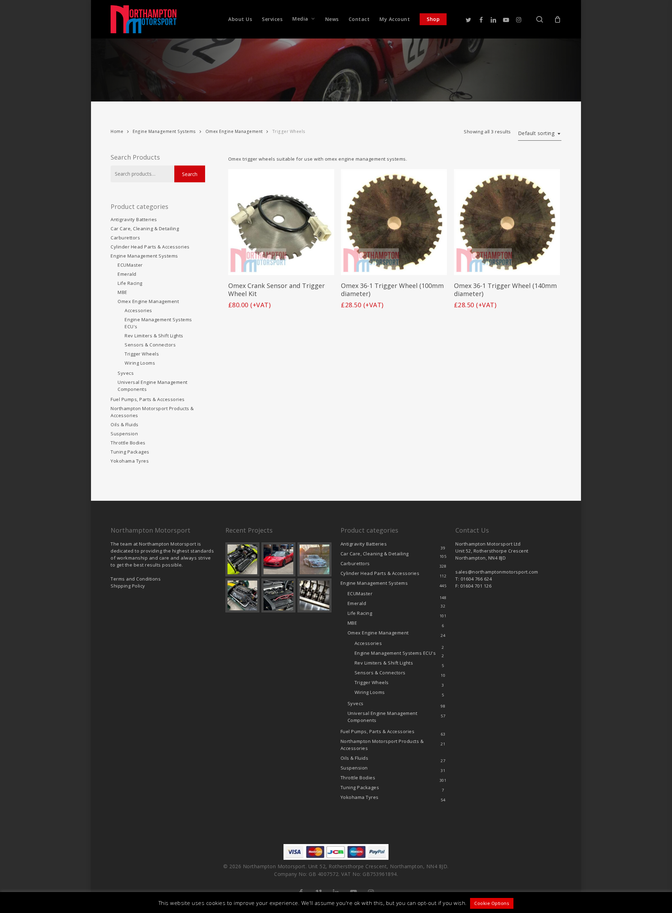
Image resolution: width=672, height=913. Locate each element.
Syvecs (126, 373)
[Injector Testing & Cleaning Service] (314, 595)
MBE (122, 292)
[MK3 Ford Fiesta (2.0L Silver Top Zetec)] (278, 595)
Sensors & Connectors (150, 345)
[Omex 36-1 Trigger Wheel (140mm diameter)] (507, 222)
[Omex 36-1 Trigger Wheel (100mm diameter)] (394, 222)
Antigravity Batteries (134, 219)
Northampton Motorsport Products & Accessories (152, 412)
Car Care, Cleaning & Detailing (145, 228)
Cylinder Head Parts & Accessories (150, 247)
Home (117, 131)
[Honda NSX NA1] (278, 559)
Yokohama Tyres (130, 461)
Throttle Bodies (128, 443)
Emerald (127, 274)
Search (189, 174)
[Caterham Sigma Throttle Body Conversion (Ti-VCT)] (242, 595)
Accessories (138, 310)
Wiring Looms (140, 363)
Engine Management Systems (164, 131)
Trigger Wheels (142, 354)
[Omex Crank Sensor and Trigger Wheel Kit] (281, 222)
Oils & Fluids (125, 424)
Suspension (124, 433)
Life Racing (130, 283)
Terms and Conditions (136, 579)
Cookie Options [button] (491, 903)
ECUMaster (130, 265)
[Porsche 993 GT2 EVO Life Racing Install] (314, 559)
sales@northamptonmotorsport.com (496, 572)
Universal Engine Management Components (153, 385)
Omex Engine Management (234, 131)
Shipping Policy (128, 586)
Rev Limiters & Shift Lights (154, 335)
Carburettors (125, 237)
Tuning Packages (130, 452)
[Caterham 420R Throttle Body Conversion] (242, 559)
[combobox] (540, 133)
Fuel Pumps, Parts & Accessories (148, 399)
